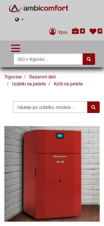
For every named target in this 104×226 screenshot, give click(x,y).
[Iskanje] (89, 59)
